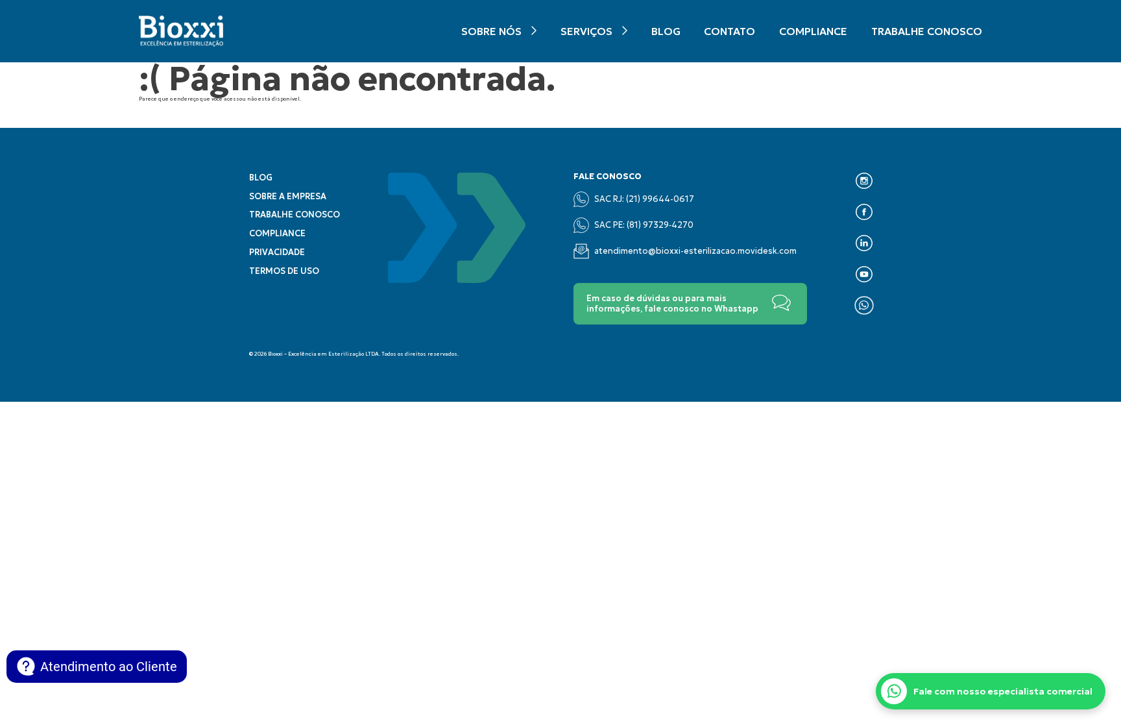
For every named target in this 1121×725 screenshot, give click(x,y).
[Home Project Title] (181, 31)
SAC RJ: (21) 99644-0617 (644, 199)
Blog (666, 31)
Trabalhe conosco (926, 31)
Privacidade (277, 252)
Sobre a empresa (287, 196)
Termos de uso (284, 271)
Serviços (586, 31)
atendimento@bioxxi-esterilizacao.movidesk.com (695, 251)
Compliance (813, 31)
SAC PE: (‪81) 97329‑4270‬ (643, 225)
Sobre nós (491, 31)
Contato (729, 31)
